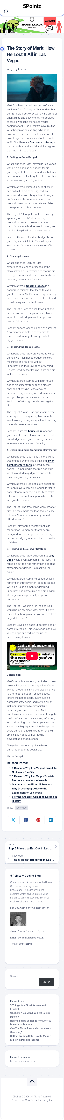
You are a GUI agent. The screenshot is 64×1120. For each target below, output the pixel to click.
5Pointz (32, 6)
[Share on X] (13, 820)
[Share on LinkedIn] (51, 820)
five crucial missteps (42, 142)
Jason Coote (17, 931)
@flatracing (25, 943)
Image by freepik (16, 69)
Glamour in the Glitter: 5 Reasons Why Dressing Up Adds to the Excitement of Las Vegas (32, 788)
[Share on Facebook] (25, 820)
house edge (35, 431)
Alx (50, 1100)
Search (14, 976)
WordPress (31, 1100)
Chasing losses (35, 285)
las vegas (21, 807)
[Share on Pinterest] (38, 820)
